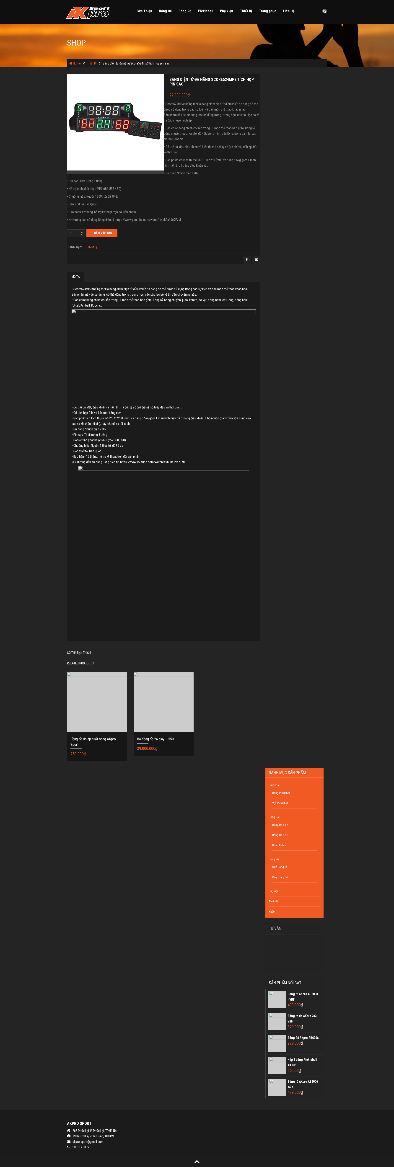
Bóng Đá (165, 11)
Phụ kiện (226, 11)
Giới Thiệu (144, 11)
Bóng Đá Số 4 (280, 824)
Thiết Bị (246, 11)
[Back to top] (197, 1161)
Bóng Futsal (279, 845)
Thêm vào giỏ (102, 233)
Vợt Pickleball (280, 803)
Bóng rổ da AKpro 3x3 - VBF (303, 1018)
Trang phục (267, 11)
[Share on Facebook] (247, 260)
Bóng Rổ (185, 11)
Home (76, 63)
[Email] (256, 260)
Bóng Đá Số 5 (280, 835)
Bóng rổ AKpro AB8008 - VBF (303, 996)
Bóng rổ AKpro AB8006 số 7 (303, 1084)
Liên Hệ (289, 11)
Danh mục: (75, 247)
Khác (272, 911)
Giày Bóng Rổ (280, 877)
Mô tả (76, 277)
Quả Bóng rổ (279, 867)
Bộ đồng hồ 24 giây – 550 (155, 739)
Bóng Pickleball (281, 793)
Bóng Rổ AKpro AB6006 (303, 1038)
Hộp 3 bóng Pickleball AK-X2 (302, 1062)
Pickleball (205, 11)
